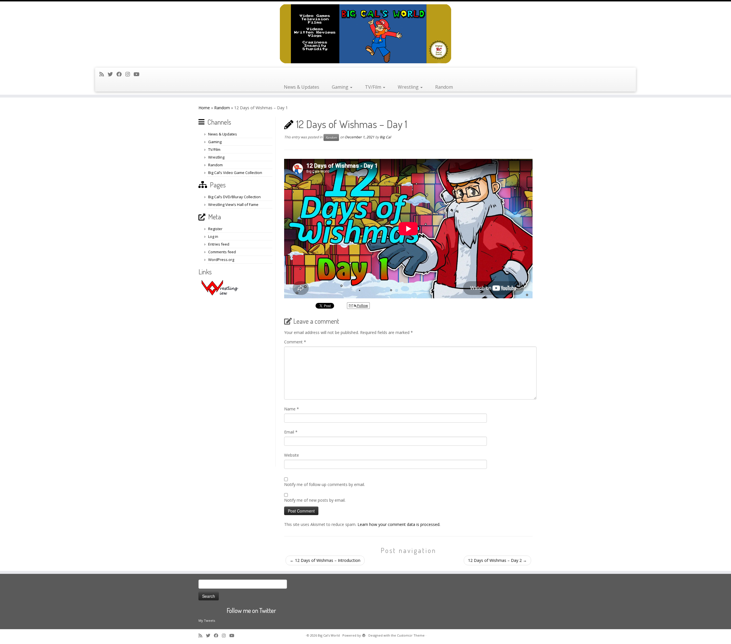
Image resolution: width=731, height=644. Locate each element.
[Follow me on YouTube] (138, 74)
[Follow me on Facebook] (121, 74)
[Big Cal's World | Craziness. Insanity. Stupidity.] (365, 33)
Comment (295, 342)
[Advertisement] (236, 381)
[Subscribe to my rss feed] (103, 74)
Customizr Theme (411, 635)
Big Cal (385, 137)
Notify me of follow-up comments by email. (324, 484)
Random (444, 87)
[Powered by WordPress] (364, 634)
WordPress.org (221, 259)
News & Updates (301, 87)
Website (291, 455)
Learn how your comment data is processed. (399, 524)
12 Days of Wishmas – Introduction (325, 560)
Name (291, 409)
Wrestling (409, 87)
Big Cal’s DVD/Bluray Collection (234, 196)
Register (215, 228)
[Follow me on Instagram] (129, 74)
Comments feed (222, 251)
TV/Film (373, 87)
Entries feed (218, 244)
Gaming (341, 87)
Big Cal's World (329, 635)
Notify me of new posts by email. (315, 500)
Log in (213, 236)
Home (204, 107)
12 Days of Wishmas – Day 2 (497, 560)
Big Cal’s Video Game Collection (235, 172)
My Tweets (206, 620)
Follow (362, 305)
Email (291, 432)
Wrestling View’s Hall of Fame (233, 204)
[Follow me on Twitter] (112, 74)
